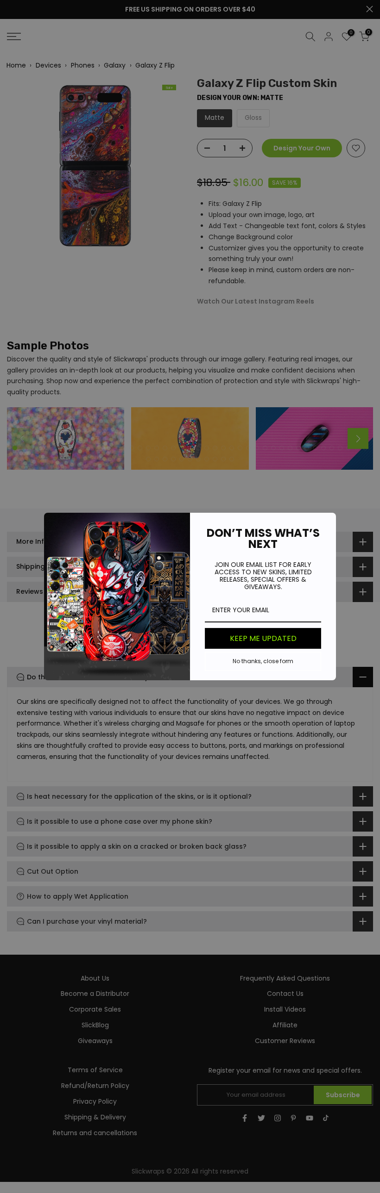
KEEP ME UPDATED (263, 638)
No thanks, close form (263, 661)
